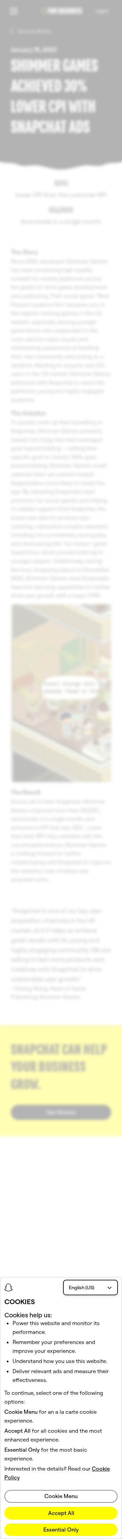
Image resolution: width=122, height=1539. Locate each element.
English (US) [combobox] (81, 1287)
